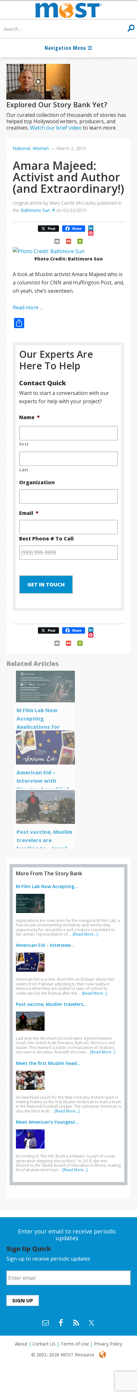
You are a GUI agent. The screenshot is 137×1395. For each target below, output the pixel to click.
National (21, 148)
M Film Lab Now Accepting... (47, 886)
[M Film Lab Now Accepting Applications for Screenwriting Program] (32, 914)
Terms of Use (75, 1344)
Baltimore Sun (35, 210)
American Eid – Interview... (45, 945)
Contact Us (43, 1344)
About (21, 1344)
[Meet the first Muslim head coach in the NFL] (32, 1091)
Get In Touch (46, 584)
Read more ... (28, 307)
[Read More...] (85, 934)
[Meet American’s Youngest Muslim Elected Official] (32, 1149)
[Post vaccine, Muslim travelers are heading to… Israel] (32, 1032)
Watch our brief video (56, 127)
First (23, 444)
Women (41, 148)
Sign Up (22, 1300)
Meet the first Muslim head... (48, 1063)
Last (23, 469)
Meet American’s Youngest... (47, 1122)
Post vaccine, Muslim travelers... (51, 1004)
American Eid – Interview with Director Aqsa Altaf (43, 781)
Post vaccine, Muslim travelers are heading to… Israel (44, 840)
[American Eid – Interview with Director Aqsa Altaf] (32, 973)
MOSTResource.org (68, 10)
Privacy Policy (108, 1344)
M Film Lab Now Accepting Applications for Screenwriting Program (38, 727)
